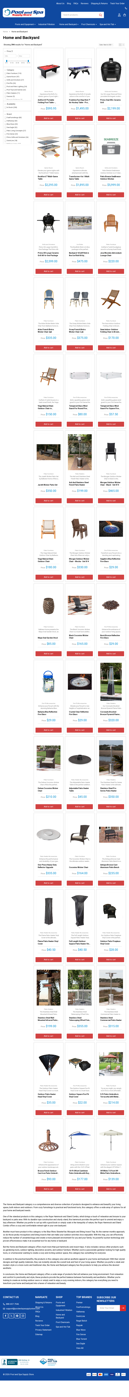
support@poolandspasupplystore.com (23, 1308)
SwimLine (80, 1316)
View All (79, 1348)
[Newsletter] (123, 1308)
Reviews (84, 3)
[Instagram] (23, 1316)
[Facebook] (5, 1316)
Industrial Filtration (46, 24)
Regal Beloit (81, 1321)
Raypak (79, 1325)
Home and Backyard (68, 24)
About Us (60, 3)
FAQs (75, 3)
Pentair (79, 1302)
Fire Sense (81, 1334)
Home (5, 32)
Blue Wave (81, 1330)
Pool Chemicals (88, 24)
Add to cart (48, 118)
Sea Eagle (80, 1343)
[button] (120, 44)
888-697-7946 (12, 1304)
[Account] (119, 14)
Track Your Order (117, 3)
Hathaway (80, 1311)
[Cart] (124, 14)
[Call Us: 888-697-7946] (126, 8)
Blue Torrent (81, 1339)
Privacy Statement (43, 1330)
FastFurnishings (83, 1307)
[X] (11, 1316)
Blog (69, 3)
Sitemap (39, 1334)
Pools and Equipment (24, 24)
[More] (34, 24)
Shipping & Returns (99, 3)
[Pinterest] (17, 1316)
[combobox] (82, 15)
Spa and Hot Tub (107, 24)
